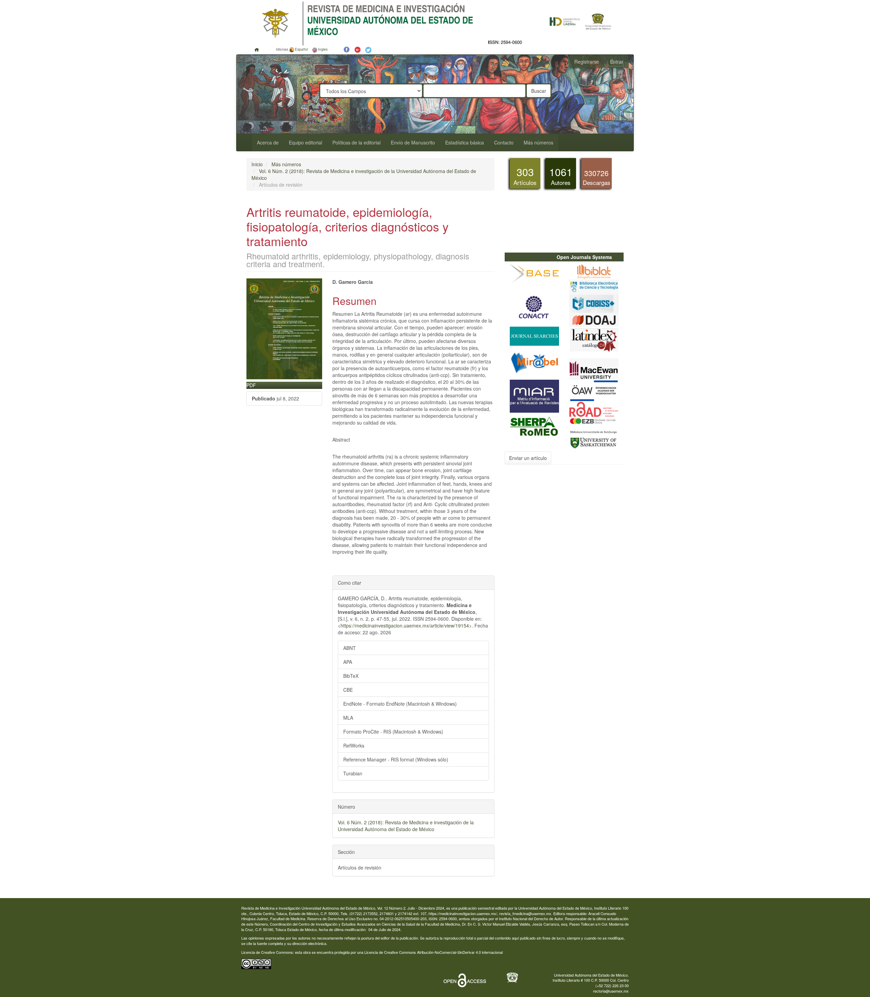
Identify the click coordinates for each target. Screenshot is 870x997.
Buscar (538, 90)
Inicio (257, 164)
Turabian (352, 773)
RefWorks (353, 745)
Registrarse (586, 61)
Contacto (504, 142)
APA (347, 661)
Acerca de (268, 142)
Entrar (616, 61)
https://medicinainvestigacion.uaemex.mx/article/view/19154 (405, 625)
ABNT (349, 647)
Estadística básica (464, 142)
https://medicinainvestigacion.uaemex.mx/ (463, 913)
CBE (348, 689)
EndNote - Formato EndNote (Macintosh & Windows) (400, 703)
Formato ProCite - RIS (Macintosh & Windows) (393, 731)
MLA (348, 717)
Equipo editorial (305, 142)
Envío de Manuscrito (413, 142)
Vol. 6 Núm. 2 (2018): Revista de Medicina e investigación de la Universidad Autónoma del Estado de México (406, 825)
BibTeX (351, 675)
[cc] (256, 963)
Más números (538, 142)
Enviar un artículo (528, 457)
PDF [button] (251, 385)
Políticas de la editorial (356, 142)
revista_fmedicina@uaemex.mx (525, 913)
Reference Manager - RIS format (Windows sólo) (395, 759)
